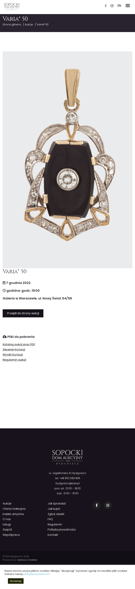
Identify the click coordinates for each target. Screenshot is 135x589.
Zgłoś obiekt (56, 514)
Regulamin (55, 524)
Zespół (7, 530)
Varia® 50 (43, 24)
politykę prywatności (36, 574)
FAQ (50, 519)
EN (119, 6)
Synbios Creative (27, 560)
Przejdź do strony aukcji (23, 313)
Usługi (7, 524)
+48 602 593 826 (69, 478)
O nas (7, 519)
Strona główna (12, 24)
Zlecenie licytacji (14, 349)
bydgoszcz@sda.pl (68, 483)
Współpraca (11, 535)
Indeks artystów (13, 514)
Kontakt (53, 535)
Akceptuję (15, 581)
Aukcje (29, 24)
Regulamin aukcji (14, 360)
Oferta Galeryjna (14, 509)
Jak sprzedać (57, 503)
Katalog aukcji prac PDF (19, 344)
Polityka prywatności (62, 530)
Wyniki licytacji (13, 354)
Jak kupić (54, 509)
